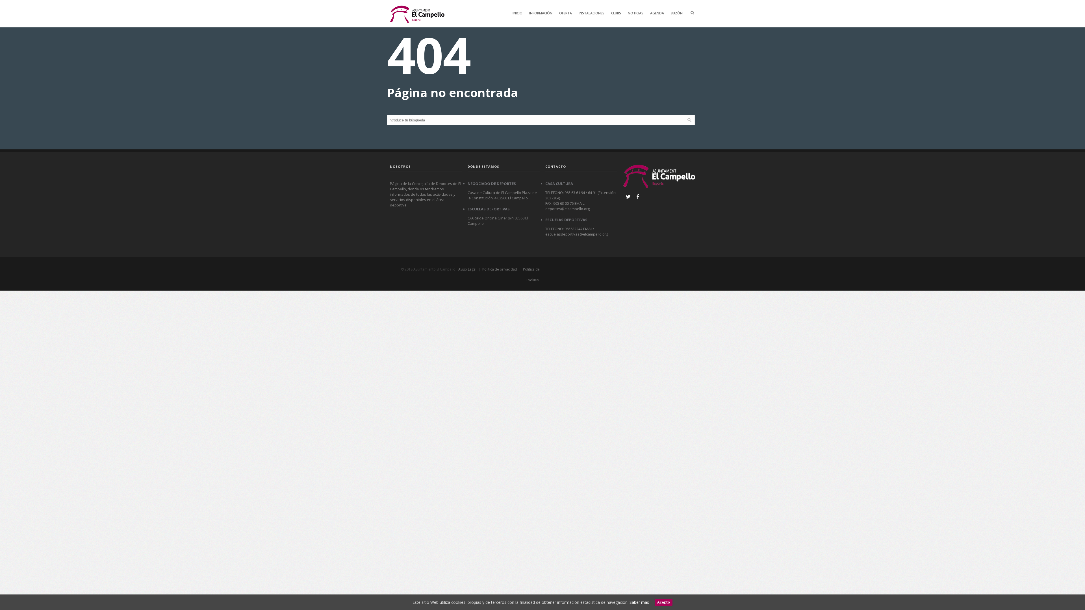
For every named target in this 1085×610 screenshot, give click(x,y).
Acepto (663, 602)
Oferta (565, 13)
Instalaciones (591, 13)
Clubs (616, 13)
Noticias (635, 13)
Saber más (639, 602)
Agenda (657, 13)
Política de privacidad (499, 269)
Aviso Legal (467, 269)
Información (540, 13)
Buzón (677, 13)
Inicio (517, 13)
